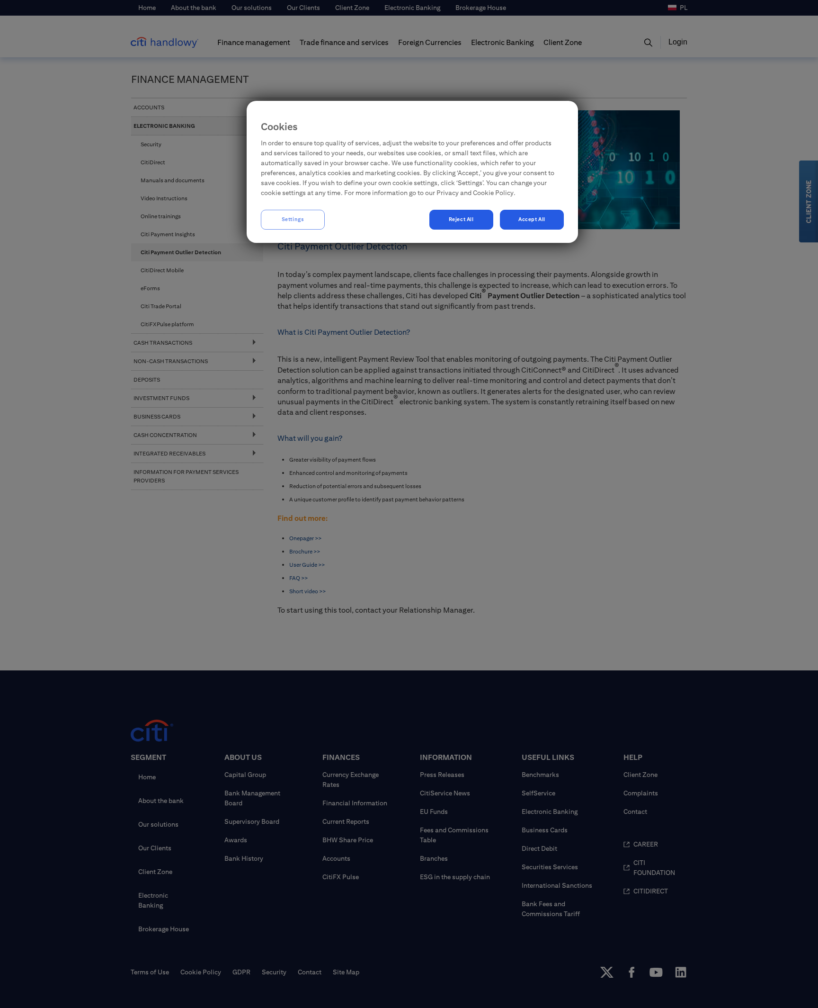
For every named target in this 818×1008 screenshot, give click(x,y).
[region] (412, 172)
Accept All (531, 219)
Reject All (461, 219)
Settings (293, 219)
